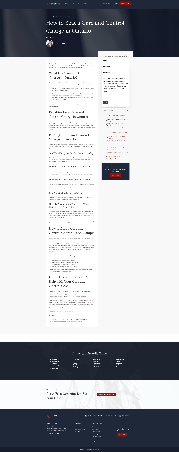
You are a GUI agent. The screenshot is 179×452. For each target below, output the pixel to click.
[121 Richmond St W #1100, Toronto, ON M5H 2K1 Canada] (86, 416)
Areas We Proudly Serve (113, 156)
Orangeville (76, 359)
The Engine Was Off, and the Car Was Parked (118, 133)
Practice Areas (76, 3)
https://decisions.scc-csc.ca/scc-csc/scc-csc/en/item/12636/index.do (65, 321)
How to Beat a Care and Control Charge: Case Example (117, 148)
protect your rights (57, 306)
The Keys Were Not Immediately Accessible (117, 137)
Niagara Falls (120, 359)
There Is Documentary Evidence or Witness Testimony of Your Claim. (117, 144)
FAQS (93, 3)
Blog (98, 3)
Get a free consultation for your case (116, 159)
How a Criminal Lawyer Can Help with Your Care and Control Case (117, 153)
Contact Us (115, 3)
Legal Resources (106, 3)
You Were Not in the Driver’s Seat (117, 140)
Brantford (97, 361)
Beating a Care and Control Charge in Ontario (116, 124)
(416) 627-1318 (125, 415)
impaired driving (74, 85)
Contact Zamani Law (54, 311)
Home (47, 16)
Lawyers (85, 3)
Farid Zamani (88, 302)
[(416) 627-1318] (120, 416)
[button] (127, 110)
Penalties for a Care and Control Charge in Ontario (117, 120)
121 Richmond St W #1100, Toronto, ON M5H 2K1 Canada (102, 415)
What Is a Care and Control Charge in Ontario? (116, 116)
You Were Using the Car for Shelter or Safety (118, 129)
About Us (66, 3)
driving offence (84, 64)
